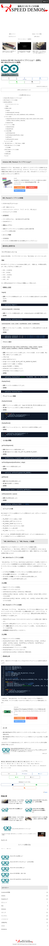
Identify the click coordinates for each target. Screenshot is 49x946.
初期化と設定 (8, 108)
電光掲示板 (20, 765)
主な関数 (8, 147)
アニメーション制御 (9, 124)
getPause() (8, 137)
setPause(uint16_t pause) (12, 139)
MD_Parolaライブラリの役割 (12, 149)
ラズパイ (33, 761)
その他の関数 (8, 130)
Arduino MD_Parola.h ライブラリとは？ (13, 98)
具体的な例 (7, 153)
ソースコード (27, 761)
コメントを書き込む (24, 844)
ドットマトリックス (5, 765)
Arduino (3, 761)
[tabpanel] (9, 48)
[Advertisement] (24, 23)
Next (48, 48)
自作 (33, 763)
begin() (8, 110)
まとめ (6, 155)
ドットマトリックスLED (6, 767)
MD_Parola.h (26, 765)
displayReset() (9, 128)
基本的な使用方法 (8, 102)
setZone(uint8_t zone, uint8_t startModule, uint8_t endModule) (20, 114)
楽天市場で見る (31, 187)
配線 (7, 106)
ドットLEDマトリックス (35, 765)
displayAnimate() (10, 126)
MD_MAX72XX (14, 765)
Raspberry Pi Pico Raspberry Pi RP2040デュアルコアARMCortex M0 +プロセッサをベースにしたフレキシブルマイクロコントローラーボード (30, 711)
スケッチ (15, 761)
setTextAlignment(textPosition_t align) (14, 135)
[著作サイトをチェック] (12, 784)
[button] (32, 82)
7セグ (19, 763)
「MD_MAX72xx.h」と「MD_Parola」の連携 (14, 143)
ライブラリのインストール (12, 104)
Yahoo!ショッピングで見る (19, 190)
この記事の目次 (23, 95)
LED (29, 763)
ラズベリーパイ (39, 761)
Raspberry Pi (9, 761)
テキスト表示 (8, 116)
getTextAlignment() (10, 133)
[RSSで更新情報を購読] (24, 788)
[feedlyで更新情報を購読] (36, 784)
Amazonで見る (19, 187)
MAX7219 (37, 763)
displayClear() (9, 122)
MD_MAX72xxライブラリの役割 (12, 145)
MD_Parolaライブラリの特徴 (10, 100)
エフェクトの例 (8, 141)
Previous (1, 48)
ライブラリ (21, 761)
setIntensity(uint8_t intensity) (12, 112)
